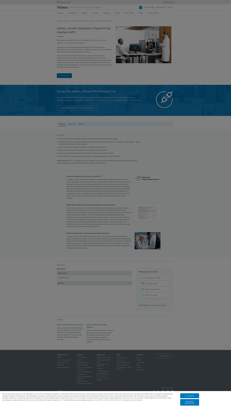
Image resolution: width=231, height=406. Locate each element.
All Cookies (189, 396)
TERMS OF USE (117, 400)
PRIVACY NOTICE (103, 400)
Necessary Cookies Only (190, 402)
